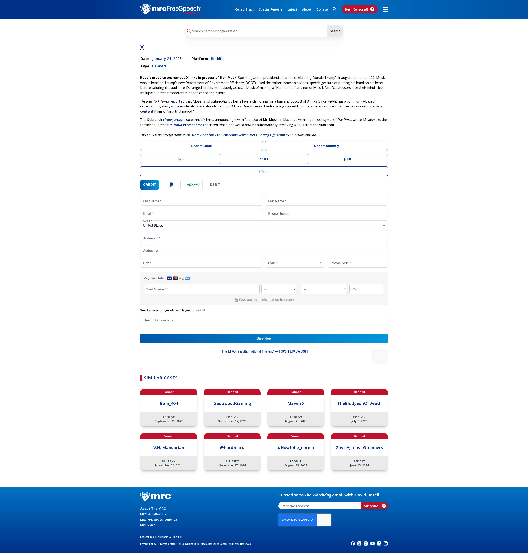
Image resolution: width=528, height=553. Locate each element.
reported (177, 101)
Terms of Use (168, 544)
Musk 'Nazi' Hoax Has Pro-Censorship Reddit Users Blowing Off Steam (234, 135)
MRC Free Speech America (158, 519)
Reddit (217, 58)
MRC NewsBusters (153, 514)
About (306, 9)
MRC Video (148, 525)
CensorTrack (244, 9)
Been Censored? (356, 9)
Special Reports (270, 9)
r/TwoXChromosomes (186, 125)
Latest (292, 9)
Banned (159, 66)
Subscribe (371, 506)
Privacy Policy (148, 544)
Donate (322, 9)
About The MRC (153, 508)
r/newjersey (173, 119)
